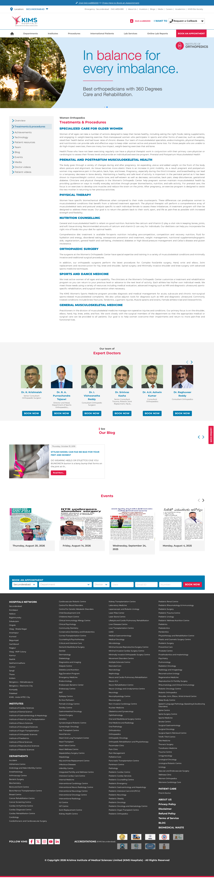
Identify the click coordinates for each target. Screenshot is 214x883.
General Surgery (66, 715)
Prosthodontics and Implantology (173, 654)
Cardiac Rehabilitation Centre (22, 813)
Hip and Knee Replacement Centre (74, 761)
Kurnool (12, 636)
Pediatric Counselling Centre (121, 780)
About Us (132, 9)
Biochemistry (15, 783)
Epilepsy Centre (66, 696)
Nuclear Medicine (116, 708)
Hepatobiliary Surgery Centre (71, 753)
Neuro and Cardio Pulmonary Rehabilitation (128, 677)
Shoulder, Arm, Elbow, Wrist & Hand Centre (177, 696)
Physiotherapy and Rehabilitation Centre (176, 636)
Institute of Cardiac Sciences (21, 708)
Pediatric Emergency (118, 783)
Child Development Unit (69, 613)
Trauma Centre (165, 752)
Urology (162, 767)
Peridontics (164, 632)
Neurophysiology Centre (119, 696)
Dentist (62, 651)
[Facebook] (31, 841)
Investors (143, 9)
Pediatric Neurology (117, 795)
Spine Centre (164, 710)
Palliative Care (115, 757)
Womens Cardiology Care (170, 782)
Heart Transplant (66, 742)
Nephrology (114, 673)
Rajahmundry (15, 617)
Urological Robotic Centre (170, 763)
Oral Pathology (115, 726)
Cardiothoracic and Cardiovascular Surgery (28, 821)
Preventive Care (166, 647)
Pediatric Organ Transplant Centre (124, 810)
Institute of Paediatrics (19, 738)
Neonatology (114, 670)
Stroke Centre (165, 722)
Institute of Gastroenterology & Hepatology (28, 715)
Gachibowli (14, 644)
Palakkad (13, 693)
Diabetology (64, 658)
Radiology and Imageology (170, 670)
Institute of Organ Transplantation (24, 731)
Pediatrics (163, 624)
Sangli (11, 671)
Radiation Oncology (167, 666)
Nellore (12, 614)
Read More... (58, 473)
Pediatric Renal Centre (168, 601)
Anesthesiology (16, 772)
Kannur (12, 655)
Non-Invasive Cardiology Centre (123, 704)
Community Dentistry (68, 628)
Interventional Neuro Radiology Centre (76, 787)
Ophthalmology (116, 715)
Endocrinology (65, 681)
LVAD (111, 632)
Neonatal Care (115, 666)
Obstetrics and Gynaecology (121, 711)
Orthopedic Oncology (118, 738)
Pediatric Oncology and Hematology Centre (128, 806)
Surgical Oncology (167, 729)
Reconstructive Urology (169, 673)
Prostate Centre (166, 651)
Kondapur (13, 610)
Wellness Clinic (165, 775)
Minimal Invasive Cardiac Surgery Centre (126, 651)
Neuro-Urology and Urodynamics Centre (127, 689)
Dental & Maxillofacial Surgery (72, 647)
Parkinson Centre (116, 764)
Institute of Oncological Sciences (23, 727)
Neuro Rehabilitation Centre (121, 685)
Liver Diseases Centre (118, 624)
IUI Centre (63, 802)
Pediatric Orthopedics (118, 814)
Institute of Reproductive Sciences (24, 746)
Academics (180, 9)
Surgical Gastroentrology (169, 725)
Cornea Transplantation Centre (72, 636)
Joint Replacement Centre (70, 810)
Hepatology (64, 757)
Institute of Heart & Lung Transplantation (27, 719)
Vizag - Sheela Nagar (18, 629)
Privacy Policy (167, 804)
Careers (169, 9)
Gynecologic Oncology (69, 726)
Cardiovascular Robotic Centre (72, 601)
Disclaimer (165, 809)
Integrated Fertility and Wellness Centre (76, 772)
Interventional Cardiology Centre (73, 783)
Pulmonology (165, 662)
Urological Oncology (168, 759)
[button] (37, 9)
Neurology (113, 692)
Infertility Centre (66, 768)
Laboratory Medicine (118, 605)
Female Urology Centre (69, 704)
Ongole (12, 625)
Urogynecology (165, 756)
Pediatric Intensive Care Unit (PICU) (124, 791)
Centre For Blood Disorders (71, 605)
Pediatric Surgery (166, 609)
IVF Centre (63, 806)
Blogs (152, 9)
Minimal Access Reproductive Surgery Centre (128, 647)
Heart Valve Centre (67, 745)
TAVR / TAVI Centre (167, 737)
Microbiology (114, 643)
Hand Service (64, 734)
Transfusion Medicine (168, 748)
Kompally (13, 689)
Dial (88, 3)
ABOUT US (165, 799)
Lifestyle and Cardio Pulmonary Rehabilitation (129, 620)
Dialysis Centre (65, 666)
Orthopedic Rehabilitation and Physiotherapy (128, 742)
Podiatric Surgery (166, 643)
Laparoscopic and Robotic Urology (124, 609)
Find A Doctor (165, 793)
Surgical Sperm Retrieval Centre (172, 733)
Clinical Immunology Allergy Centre (74, 620)
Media (160, 9)
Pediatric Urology (166, 617)
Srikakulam (14, 621)
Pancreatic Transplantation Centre (124, 761)
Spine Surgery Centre (168, 714)
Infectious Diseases (67, 764)
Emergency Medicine (68, 677)
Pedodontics (164, 628)
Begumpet (14, 640)
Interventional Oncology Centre (73, 795)
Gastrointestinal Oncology (70, 711)
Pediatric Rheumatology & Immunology (176, 605)
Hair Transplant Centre (69, 730)
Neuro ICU (113, 681)
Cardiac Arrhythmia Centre (21, 806)
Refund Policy (167, 813)
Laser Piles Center (116, 613)
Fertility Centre (65, 708)
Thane (12, 674)
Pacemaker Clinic (116, 745)
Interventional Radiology (70, 798)
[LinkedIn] (57, 841)
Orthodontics (115, 730)
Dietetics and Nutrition (69, 670)
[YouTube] (50, 841)
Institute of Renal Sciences (20, 742)
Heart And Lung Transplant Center (74, 738)
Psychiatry (163, 658)
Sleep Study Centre (167, 700)
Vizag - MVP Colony (17, 652)
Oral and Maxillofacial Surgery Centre (125, 719)
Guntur (12, 667)
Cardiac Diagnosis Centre (20, 810)
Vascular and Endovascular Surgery (174, 771)
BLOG (162, 823)
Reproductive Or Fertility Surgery (173, 681)
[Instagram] (44, 841)
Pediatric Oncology (117, 802)
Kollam (12, 678)
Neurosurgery (115, 700)
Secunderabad (15, 606)
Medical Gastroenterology (120, 636)
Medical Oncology (116, 639)
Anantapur (14, 633)
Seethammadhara (17, 663)
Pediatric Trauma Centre (169, 613)
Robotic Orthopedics (168, 692)
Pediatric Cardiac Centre (119, 772)
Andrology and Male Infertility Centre (25, 768)
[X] (38, 841)
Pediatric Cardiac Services (120, 776)
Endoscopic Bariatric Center (71, 685)
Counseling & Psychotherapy (71, 639)
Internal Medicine (66, 780)
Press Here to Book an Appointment (120, 3)
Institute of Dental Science (20, 712)
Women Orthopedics (168, 778)
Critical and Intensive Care (70, 643)
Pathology (113, 768)
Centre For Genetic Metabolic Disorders (76, 609)
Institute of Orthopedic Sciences (23, 734)
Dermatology (65, 654)
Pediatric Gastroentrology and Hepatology (127, 787)
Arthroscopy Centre (18, 775)
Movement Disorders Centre (121, 658)
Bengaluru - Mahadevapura (21, 682)
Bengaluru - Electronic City (21, 686)
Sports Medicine (166, 718)
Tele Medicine (164, 740)
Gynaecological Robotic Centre (72, 723)
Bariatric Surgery (16, 779)
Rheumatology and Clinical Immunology (176, 685)
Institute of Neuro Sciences (21, 723)
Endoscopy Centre (67, 689)
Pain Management (117, 753)
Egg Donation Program (69, 673)
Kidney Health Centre (68, 814)
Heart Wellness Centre (68, 749)
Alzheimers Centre (17, 764)
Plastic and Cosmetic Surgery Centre (175, 639)
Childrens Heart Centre (69, 617)
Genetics (63, 719)
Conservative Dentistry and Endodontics (76, 632)
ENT (61, 692)
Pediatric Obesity (116, 798)
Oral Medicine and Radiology (121, 723)
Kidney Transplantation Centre (122, 601)
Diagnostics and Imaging (70, 662)
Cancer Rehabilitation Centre (22, 798)
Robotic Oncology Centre (170, 689)
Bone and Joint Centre (19, 787)
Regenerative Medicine (168, 677)
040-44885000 (142, 21)
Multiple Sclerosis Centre (119, 662)
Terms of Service (169, 818)
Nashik (12, 659)
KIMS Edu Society (195, 9)
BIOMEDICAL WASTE (171, 827)
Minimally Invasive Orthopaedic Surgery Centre (129, 654)
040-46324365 (117, 9)
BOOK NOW (31, 413)
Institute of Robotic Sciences (21, 749)
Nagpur (12, 648)
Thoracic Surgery (166, 744)
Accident (13, 760)
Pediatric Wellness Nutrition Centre (174, 620)
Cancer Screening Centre (20, 802)
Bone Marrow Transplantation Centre (25, 791)
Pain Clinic (113, 749)
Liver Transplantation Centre (121, 628)
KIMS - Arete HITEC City (19, 697)
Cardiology (14, 817)
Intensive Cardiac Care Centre (72, 776)
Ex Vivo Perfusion (66, 700)
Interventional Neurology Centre (73, 791)
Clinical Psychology (67, 624)
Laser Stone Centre (117, 617)
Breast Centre (15, 794)
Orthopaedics (115, 734)
